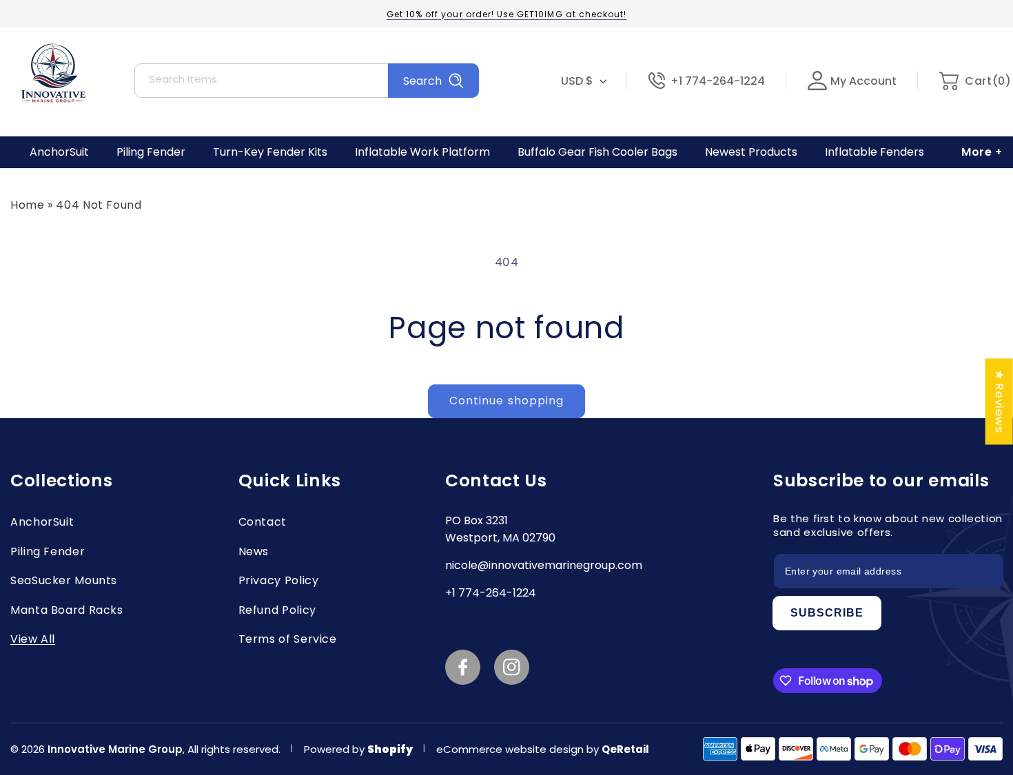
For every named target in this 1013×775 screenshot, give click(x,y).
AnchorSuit (42, 522)
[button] (975, 81)
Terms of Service (287, 639)
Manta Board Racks (66, 610)
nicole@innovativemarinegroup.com (543, 565)
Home (27, 205)
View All (32, 639)
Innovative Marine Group (115, 749)
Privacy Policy (278, 580)
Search (422, 81)
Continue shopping (506, 401)
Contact (262, 522)
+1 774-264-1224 (718, 81)
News (253, 551)
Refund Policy (277, 610)
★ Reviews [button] (1000, 401)
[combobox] (306, 80)
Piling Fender (47, 551)
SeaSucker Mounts (63, 580)
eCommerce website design (511, 749)
